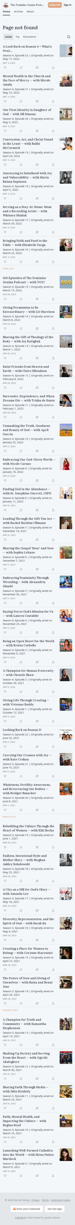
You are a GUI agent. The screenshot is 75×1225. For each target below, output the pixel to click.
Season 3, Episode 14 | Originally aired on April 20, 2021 (28, 992)
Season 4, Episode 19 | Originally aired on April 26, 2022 (28, 154)
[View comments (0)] (21, 67)
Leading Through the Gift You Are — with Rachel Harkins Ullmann (29, 521)
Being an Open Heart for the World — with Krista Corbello (28, 643)
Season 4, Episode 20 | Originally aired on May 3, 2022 (28, 120)
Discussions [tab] (29, 36)
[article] (37, 57)
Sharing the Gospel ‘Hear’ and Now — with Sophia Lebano (28, 550)
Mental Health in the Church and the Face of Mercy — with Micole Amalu (27, 80)
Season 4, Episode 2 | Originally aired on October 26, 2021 (27, 681)
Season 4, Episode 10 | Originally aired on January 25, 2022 (28, 440)
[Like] (5, 67)
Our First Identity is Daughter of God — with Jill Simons (27, 112)
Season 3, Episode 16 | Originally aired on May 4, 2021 (28, 929)
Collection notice (60, 1200)
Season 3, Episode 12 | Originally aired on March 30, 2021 (28, 1068)
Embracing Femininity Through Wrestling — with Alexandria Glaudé (26, 582)
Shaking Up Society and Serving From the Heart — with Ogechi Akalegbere (26, 1057)
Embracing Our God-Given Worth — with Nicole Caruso (29, 462)
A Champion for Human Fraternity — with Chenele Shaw (28, 673)
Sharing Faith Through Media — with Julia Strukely (25, 1089)
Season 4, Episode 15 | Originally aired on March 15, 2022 (28, 288)
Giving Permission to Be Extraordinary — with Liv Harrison (29, 310)
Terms (45, 1200)
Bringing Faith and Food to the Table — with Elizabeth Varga (25, 243)
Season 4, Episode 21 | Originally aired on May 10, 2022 (28, 90)
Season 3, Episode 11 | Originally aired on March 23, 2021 (28, 1097)
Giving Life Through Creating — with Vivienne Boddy (26, 702)
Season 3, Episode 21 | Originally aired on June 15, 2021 (28, 765)
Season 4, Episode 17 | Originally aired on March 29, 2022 (28, 221)
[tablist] (20, 36)
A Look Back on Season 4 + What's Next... (27, 49)
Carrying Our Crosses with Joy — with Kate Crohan (27, 757)
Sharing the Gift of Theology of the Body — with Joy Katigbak (28, 339)
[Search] (68, 36)
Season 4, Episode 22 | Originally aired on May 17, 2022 (28, 57)
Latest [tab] (8, 36)
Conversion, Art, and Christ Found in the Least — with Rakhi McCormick (28, 143)
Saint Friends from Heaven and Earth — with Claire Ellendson (26, 369)
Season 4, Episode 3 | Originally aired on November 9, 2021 (27, 651)
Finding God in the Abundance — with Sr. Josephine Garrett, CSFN (27, 491)
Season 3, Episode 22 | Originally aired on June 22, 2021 (28, 736)
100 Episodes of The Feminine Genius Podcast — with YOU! (24, 280)
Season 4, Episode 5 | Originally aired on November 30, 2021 (27, 592)
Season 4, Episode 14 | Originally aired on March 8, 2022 (28, 318)
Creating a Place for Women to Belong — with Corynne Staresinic (28, 951)
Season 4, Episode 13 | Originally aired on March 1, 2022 (28, 347)
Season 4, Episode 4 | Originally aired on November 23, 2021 (27, 622)
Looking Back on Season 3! (22, 730)
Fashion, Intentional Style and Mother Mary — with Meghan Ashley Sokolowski (25, 860)
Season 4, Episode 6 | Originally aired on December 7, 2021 (27, 558)
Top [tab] (18, 36)
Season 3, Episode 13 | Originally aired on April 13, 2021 (28, 1034)
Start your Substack (28, 1208)
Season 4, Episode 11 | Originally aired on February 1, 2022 (28, 406)
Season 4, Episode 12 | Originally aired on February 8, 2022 (28, 377)
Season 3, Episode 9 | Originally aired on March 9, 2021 (27, 1165)
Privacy (35, 1200)
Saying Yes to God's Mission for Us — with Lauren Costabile (28, 614)
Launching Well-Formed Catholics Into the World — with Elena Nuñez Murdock (28, 1155)
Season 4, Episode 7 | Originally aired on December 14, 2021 (27, 529)
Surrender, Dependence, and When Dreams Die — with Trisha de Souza (29, 398)
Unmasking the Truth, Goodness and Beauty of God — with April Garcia (26, 430)
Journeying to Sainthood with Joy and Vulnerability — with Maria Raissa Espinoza (27, 177)
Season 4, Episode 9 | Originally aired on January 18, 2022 (27, 470)
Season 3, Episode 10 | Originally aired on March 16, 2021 (28, 1131)
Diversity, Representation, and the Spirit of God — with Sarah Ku (28, 921)
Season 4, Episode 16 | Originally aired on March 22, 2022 (28, 251)
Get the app (55, 1208)
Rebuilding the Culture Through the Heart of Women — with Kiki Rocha (28, 828)
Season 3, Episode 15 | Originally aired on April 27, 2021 (28, 959)
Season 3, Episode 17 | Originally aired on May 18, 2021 (28, 899)
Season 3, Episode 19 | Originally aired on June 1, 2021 (28, 836)
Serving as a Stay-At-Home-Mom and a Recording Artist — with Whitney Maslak (27, 211)
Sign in (68, 4)
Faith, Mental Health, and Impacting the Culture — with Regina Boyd (24, 1121)
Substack (20, 1217)
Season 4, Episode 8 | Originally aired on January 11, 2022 (27, 499)
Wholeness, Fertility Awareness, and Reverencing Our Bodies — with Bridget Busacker (27, 789)
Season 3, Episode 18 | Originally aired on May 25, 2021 (28, 870)
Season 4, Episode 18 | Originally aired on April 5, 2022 (28, 187)
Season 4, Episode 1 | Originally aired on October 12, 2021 (27, 710)
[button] (6, 11)
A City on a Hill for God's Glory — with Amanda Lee (26, 892)
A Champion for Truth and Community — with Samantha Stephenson (24, 1024)
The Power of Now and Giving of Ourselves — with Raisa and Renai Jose (27, 982)
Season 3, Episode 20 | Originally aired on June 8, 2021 (28, 799)
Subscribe (54, 4)
